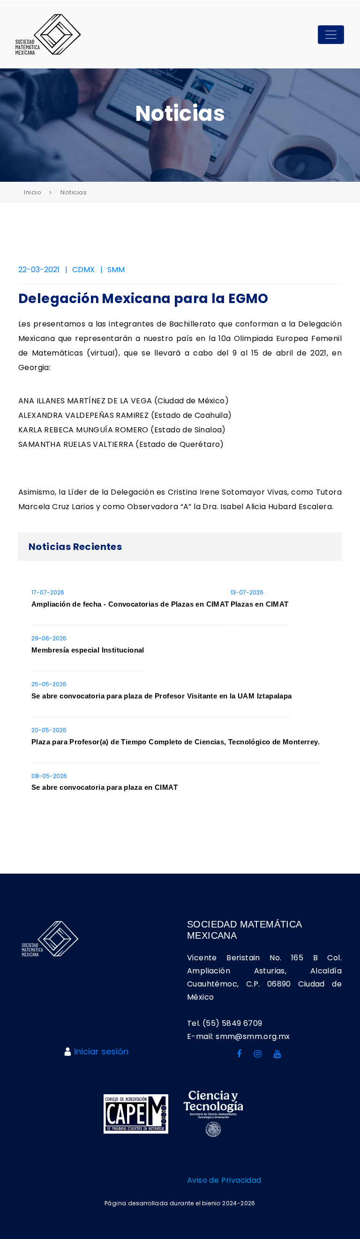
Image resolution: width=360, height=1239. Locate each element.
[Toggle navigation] (331, 34)
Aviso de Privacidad (224, 1180)
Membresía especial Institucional (87, 650)
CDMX (83, 269)
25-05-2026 (49, 684)
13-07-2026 (247, 592)
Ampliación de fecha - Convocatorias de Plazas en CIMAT (130, 604)
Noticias (73, 192)
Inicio (32, 192)
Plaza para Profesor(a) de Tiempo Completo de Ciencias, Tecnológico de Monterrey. (175, 742)
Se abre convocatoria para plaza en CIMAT (104, 787)
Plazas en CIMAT (260, 604)
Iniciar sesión (101, 1051)
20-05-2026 (49, 730)
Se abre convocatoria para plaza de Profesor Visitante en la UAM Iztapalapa (161, 696)
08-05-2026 (49, 776)
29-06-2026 (49, 638)
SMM (116, 269)
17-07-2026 (47, 592)
